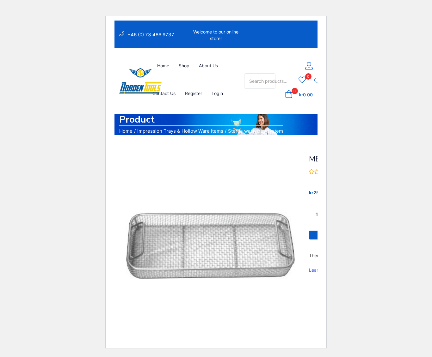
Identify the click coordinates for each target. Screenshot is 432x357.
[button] (299, 94)
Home (163, 65)
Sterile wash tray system (255, 131)
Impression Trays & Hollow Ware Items (180, 131)
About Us (208, 65)
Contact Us (164, 93)
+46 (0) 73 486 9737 (150, 35)
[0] (302, 80)
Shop (184, 65)
